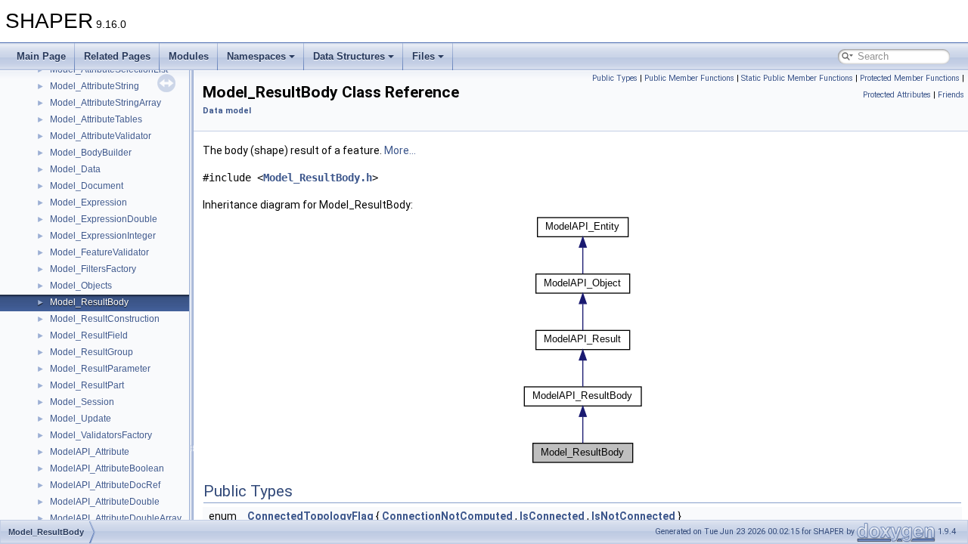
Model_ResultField (89, 335)
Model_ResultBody (89, 302)
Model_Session (82, 402)
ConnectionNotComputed (447, 516)
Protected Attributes (897, 95)
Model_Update (80, 418)
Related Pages (117, 56)
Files (423, 56)
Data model (227, 111)
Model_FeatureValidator (99, 252)
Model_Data (75, 169)
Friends (951, 95)
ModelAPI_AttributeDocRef (105, 485)
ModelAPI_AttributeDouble (105, 501)
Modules (189, 56)
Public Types (615, 78)
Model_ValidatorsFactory (101, 435)
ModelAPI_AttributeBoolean (107, 468)
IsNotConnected (633, 516)
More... (400, 150)
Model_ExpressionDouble (103, 219)
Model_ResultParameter (100, 368)
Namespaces (256, 56)
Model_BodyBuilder (91, 152)
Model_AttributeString (94, 86)
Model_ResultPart (87, 385)
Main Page (41, 56)
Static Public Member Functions (797, 78)
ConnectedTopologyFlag (310, 516)
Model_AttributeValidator (100, 136)
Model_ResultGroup (91, 352)
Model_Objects (81, 285)
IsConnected (552, 516)
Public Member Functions (689, 78)
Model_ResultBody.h (317, 178)
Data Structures (349, 56)
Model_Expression (88, 202)
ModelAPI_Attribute (89, 452)
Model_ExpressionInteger (103, 235)
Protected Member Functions (910, 78)
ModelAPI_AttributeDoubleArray (116, 518)
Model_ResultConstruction (105, 319)
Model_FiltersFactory (93, 269)
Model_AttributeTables (96, 119)
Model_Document (86, 186)
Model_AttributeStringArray (105, 102)
